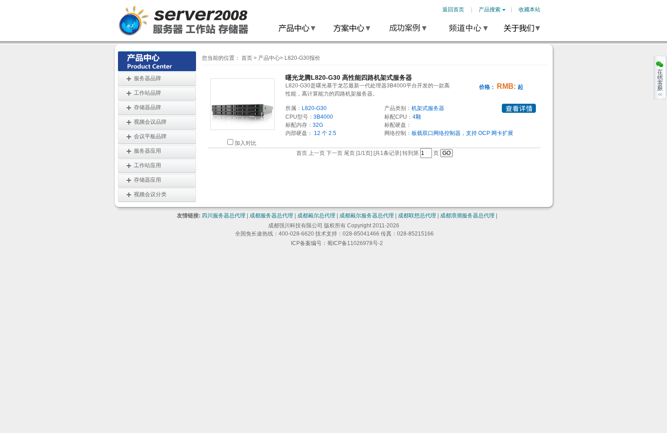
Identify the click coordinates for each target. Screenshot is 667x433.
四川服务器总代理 (223, 215)
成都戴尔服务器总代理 (366, 215)
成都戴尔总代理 (316, 215)
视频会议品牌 (150, 122)
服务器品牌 (147, 78)
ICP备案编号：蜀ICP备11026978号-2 (337, 243)
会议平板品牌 (150, 136)
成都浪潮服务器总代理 (467, 215)
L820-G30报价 (302, 58)
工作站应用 (147, 165)
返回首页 (453, 9)
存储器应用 (147, 180)
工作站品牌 (147, 93)
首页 (246, 58)
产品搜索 (489, 9)
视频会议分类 (150, 194)
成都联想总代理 (417, 215)
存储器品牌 (147, 107)
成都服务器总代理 (271, 215)
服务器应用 (147, 151)
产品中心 (269, 58)
